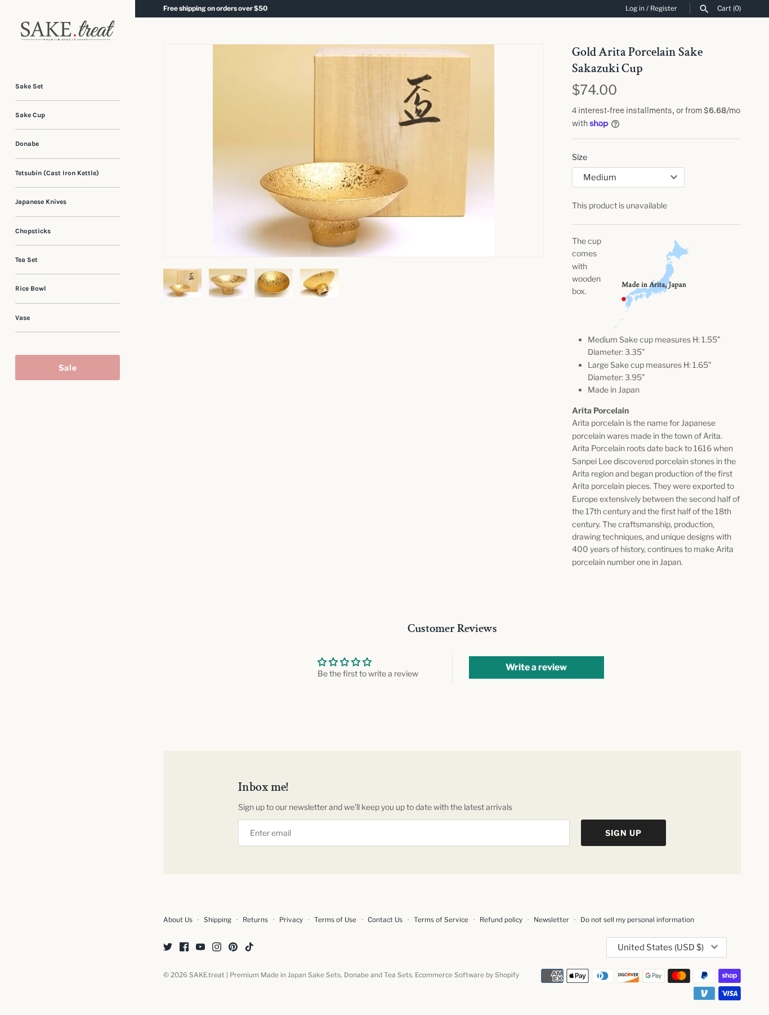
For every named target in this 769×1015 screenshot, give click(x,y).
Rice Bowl (30, 288)
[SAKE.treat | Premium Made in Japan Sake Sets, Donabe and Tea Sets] (67, 30)
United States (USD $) (661, 947)
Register (663, 8)
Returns (255, 920)
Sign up (623, 833)
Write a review (536, 667)
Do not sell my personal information (637, 920)
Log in (635, 8)
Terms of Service (441, 920)
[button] (519, 151)
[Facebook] (184, 947)
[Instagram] (216, 947)
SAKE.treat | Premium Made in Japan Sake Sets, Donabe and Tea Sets (300, 975)
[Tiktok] (249, 947)
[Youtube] (200, 947)
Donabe (27, 144)
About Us (178, 920)
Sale (68, 367)
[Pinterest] (233, 947)
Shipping (217, 920)
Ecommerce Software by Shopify (467, 975)
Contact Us (385, 920)
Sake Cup (30, 115)
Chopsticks (33, 231)
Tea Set (26, 260)
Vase (22, 318)
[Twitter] (167, 947)
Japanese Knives (40, 202)
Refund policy (501, 920)
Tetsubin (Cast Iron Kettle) (57, 173)
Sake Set (29, 86)
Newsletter (551, 920)
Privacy (291, 920)
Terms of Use (335, 920)
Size (579, 157)
